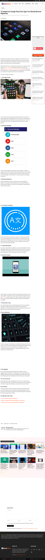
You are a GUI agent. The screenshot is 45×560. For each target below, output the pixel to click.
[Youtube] (43, 1)
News (33, 3)
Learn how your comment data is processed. (30, 528)
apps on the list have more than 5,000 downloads (13, 68)
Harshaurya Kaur (4, 18)
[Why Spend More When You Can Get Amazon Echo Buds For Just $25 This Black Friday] (31, 446)
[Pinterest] (37, 1)
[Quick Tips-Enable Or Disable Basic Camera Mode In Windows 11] (22, 446)
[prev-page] (33, 102)
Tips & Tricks (5, 15)
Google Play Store (6, 423)
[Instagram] (36, 1)
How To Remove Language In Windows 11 (10, 398)
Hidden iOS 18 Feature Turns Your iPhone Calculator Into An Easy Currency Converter (22, 466)
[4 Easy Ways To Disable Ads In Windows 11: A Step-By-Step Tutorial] (31, 460)
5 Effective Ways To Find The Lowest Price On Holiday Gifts (40, 451)
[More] (29, 434)
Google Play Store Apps (13, 423)
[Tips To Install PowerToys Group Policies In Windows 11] (5, 446)
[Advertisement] (15, 50)
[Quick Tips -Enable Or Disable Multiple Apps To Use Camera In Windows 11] (13, 446)
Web (19, 3)
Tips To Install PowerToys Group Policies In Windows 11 (5, 451)
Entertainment (27, 3)
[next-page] (35, 102)
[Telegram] (39, 1)
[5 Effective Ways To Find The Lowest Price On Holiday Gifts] (40, 446)
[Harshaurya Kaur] (3, 429)
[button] (42, 3)
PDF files (4, 297)
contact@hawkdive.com (21, 554)
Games (36, 3)
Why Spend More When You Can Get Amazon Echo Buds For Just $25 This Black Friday (30, 452)
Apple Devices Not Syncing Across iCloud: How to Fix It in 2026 (37, 85)
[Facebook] (34, 1)
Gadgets (15, 3)
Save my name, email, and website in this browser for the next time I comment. (20, 523)
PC (12, 3)
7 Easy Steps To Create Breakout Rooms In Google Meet (13, 402)
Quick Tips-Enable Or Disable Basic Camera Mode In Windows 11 (22, 451)
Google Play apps (7, 67)
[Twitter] (41, 1)
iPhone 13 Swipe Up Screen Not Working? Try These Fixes (13, 400)
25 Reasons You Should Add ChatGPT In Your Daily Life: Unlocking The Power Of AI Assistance (4, 466)
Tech (22, 3)
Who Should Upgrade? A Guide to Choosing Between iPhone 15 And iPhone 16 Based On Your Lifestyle (40, 466)
